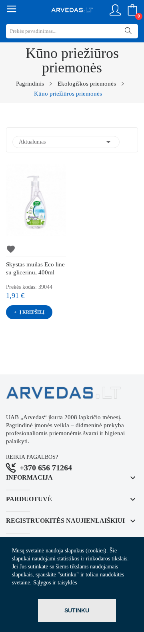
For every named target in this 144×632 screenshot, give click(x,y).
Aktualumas (66, 142)
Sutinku (76, 610)
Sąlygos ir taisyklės (55, 583)
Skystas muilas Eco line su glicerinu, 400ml (35, 268)
